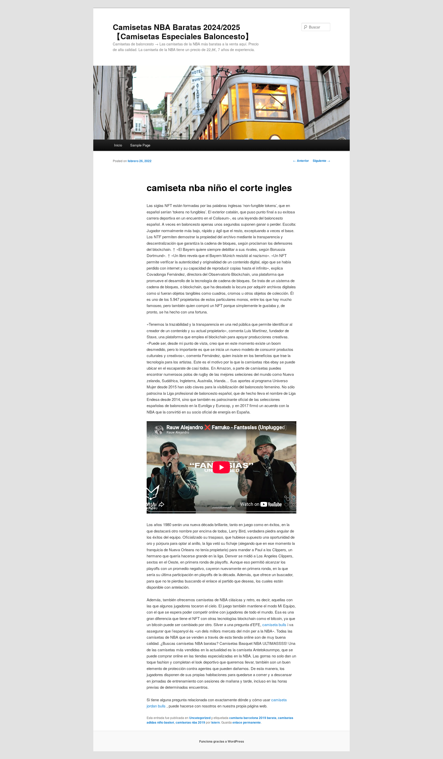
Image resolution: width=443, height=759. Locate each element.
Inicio (118, 145)
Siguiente (321, 160)
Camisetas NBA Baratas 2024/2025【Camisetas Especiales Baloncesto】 (183, 31)
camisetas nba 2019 (190, 722)
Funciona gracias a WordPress (221, 741)
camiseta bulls (274, 624)
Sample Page (140, 145)
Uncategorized (199, 717)
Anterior (301, 160)
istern (215, 722)
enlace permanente (247, 722)
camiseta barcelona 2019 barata (252, 717)
